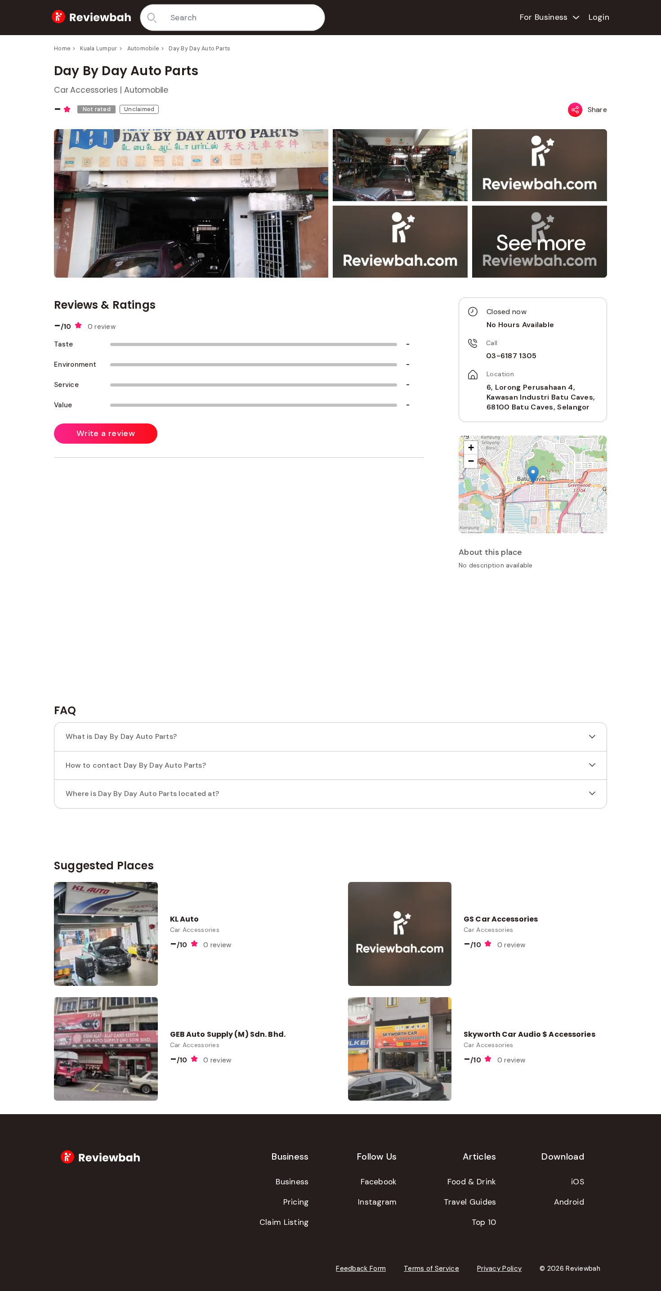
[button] (541, 243)
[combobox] (244, 17)
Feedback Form (361, 1268)
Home (62, 48)
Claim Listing (284, 1222)
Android (569, 1202)
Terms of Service (431, 1268)
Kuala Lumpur (98, 48)
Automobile (143, 48)
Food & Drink (471, 1182)
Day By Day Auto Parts (199, 48)
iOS (577, 1182)
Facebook (379, 1182)
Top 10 (484, 1222)
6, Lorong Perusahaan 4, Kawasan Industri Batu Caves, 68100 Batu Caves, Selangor (541, 397)
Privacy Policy (499, 1268)
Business (292, 1182)
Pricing (296, 1202)
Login (599, 17)
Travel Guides (470, 1202)
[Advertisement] (532, 640)
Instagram (377, 1202)
